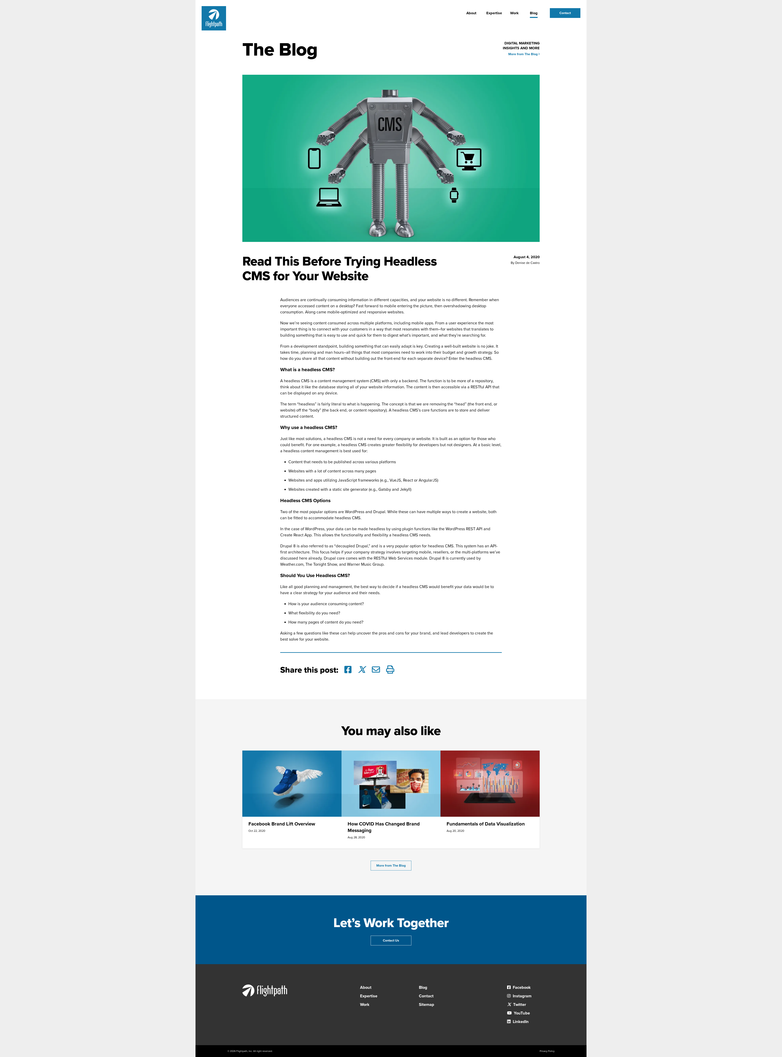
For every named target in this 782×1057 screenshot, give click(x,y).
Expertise (494, 13)
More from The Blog (523, 54)
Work (514, 13)
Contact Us (391, 940)
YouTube (521, 1013)
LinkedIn (520, 1021)
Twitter (519, 1004)
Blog (534, 13)
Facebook (521, 987)
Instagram (522, 996)
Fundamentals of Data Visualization (486, 824)
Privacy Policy (547, 1051)
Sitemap (426, 1004)
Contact (565, 13)
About (471, 13)
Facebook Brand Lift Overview (281, 824)
